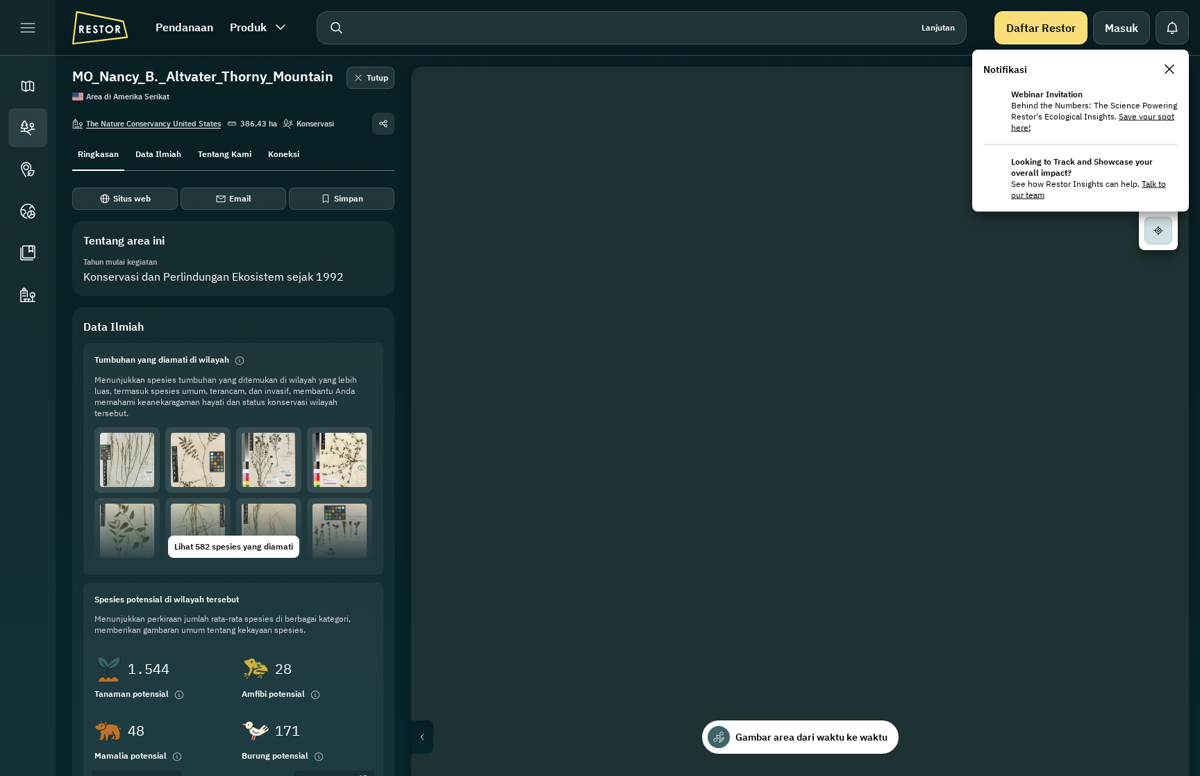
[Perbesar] (1158, 264)
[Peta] (27, 86)
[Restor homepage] (100, 27)
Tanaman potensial (131, 693)
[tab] (98, 153)
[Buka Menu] (28, 28)
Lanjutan (938, 27)
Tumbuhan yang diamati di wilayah (161, 359)
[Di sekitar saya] (1158, 231)
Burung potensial (275, 755)
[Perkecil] (1158, 292)
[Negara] (27, 211)
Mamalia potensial (130, 755)
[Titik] (27, 169)
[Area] (27, 127)
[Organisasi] (27, 294)
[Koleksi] (27, 252)
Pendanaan (184, 27)
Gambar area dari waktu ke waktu (811, 737)
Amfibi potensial (273, 693)
